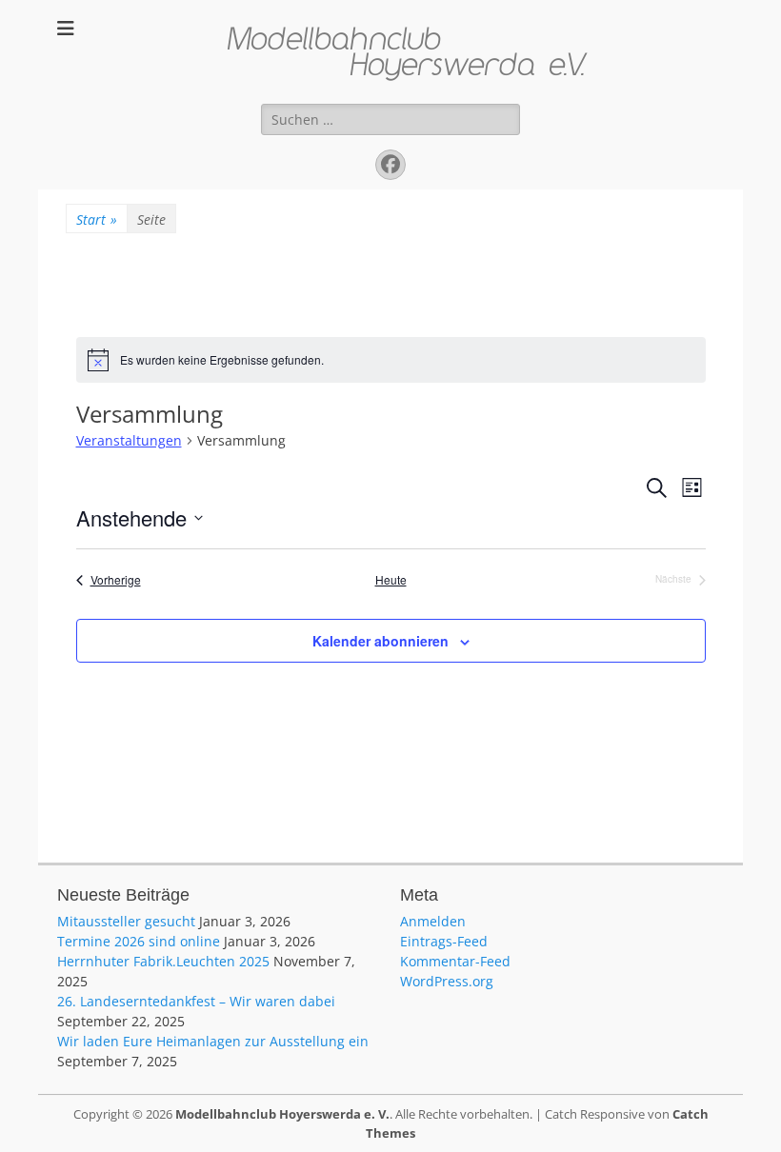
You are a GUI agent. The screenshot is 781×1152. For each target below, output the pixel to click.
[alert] (391, 360)
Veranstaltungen (129, 440)
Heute (391, 579)
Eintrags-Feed (444, 941)
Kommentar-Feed (455, 961)
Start (96, 219)
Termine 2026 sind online (138, 941)
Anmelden (433, 921)
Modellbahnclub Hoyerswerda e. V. (282, 1113)
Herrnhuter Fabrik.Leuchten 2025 (163, 961)
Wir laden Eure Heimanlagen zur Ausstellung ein (213, 1041)
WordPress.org (446, 981)
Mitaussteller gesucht (126, 921)
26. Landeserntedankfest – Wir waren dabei (196, 1001)
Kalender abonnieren (380, 640)
